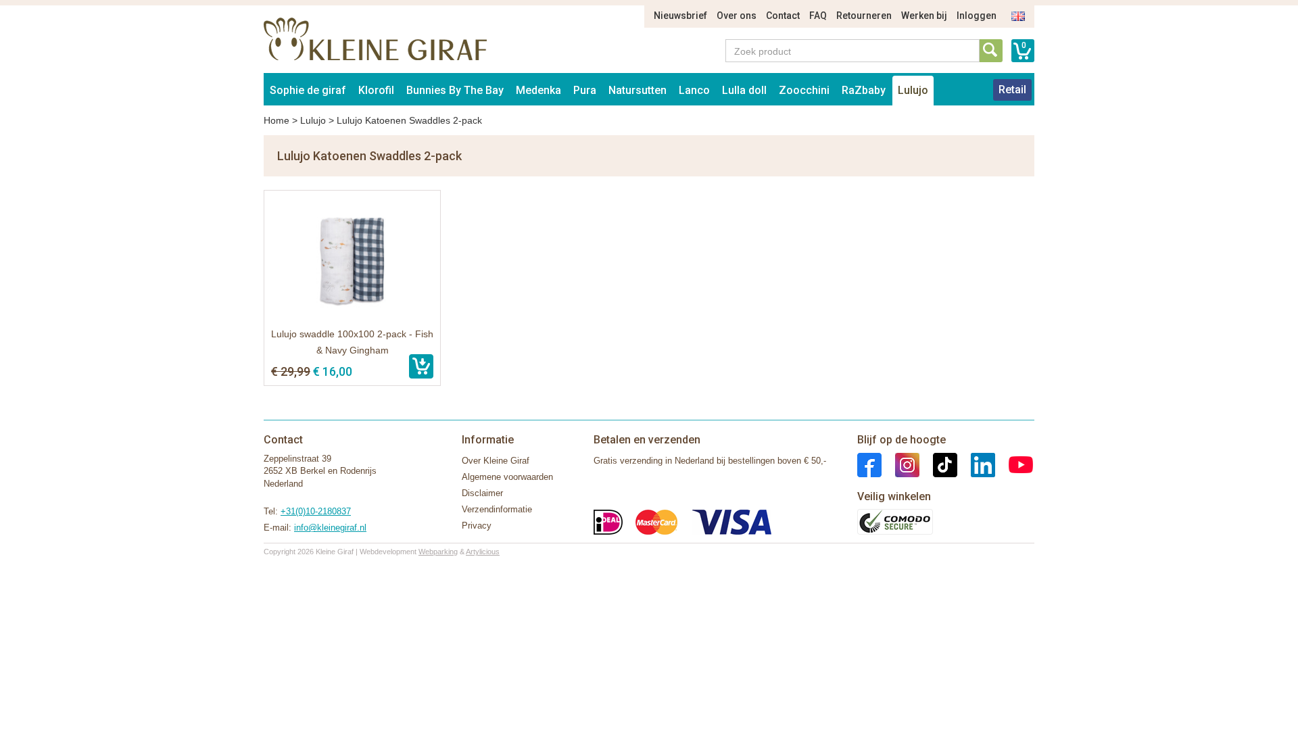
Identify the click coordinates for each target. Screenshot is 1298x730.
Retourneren (864, 15)
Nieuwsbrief (680, 15)
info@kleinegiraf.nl (330, 527)
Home (276, 120)
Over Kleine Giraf (495, 461)
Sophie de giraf (308, 90)
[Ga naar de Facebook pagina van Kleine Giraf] (869, 464)
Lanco (694, 90)
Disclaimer (482, 493)
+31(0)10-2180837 (316, 511)
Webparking (438, 552)
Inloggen (976, 15)
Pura (584, 90)
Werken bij (924, 15)
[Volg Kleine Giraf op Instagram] (900, 464)
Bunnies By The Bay (455, 90)
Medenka (538, 90)
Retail (1012, 89)
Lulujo (913, 90)
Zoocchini (804, 90)
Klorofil (376, 90)
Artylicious (483, 552)
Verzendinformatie (497, 509)
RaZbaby (864, 90)
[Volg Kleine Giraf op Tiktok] (938, 464)
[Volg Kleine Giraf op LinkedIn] (976, 464)
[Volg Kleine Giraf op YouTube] (1014, 464)
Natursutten (637, 90)
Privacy (476, 525)
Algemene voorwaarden (507, 477)
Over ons (736, 15)
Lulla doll (744, 90)
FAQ (818, 15)
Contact (783, 15)
